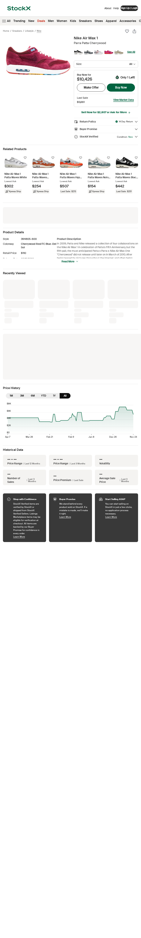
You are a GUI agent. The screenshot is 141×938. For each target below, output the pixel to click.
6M (33, 335)
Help (116, 8)
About (108, 9)
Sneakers (85, 21)
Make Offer (91, 87)
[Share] (134, 31)
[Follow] (25, 157)
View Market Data (123, 99)
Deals (41, 21)
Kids (73, 21)
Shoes (99, 21)
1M (11, 335)
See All (131, 52)
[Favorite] (127, 31)
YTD (43, 335)
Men (51, 21)
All (8, 21)
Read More (68, 261)
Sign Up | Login (129, 8)
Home (6, 30)
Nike (39, 30)
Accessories (128, 21)
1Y (54, 335)
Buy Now (121, 87)
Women (62, 21)
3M (22, 335)
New (31, 21)
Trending (19, 21)
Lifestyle (29, 30)
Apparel (111, 21)
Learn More (27, 476)
